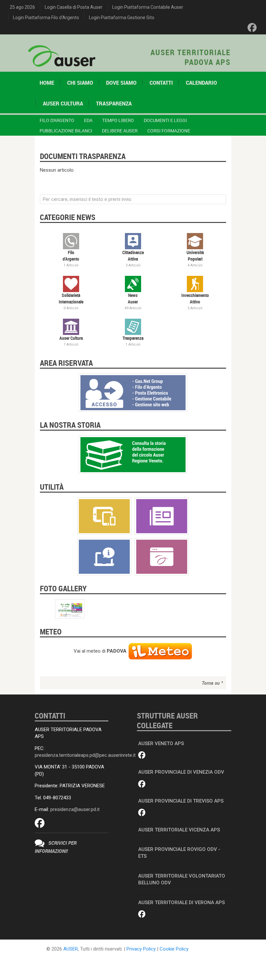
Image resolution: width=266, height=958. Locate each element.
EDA (88, 120)
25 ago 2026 (22, 7)
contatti (161, 82)
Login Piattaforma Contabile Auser (147, 7)
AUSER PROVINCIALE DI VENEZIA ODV (181, 772)
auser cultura (63, 103)
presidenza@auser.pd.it (75, 809)
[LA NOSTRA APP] (104, 516)
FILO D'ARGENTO (57, 120)
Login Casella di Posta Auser (74, 7)
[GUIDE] (104, 556)
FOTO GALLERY (63, 588)
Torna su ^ (212, 683)
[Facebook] (252, 27)
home (47, 82)
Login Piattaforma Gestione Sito (121, 17)
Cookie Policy (174, 949)
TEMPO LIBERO (118, 120)
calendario (201, 82)
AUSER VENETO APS (161, 743)
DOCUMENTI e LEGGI (165, 120)
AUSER (70, 949)
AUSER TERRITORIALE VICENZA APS (179, 830)
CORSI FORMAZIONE (168, 131)
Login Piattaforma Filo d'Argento (46, 17)
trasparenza (114, 103)
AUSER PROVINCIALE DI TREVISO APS (181, 801)
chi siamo (80, 82)
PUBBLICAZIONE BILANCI (66, 131)
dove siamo (121, 82)
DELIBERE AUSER (120, 131)
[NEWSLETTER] (162, 516)
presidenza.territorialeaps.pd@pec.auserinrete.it (85, 755)
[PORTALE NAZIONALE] (162, 556)
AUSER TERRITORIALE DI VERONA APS (181, 902)
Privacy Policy (141, 949)
